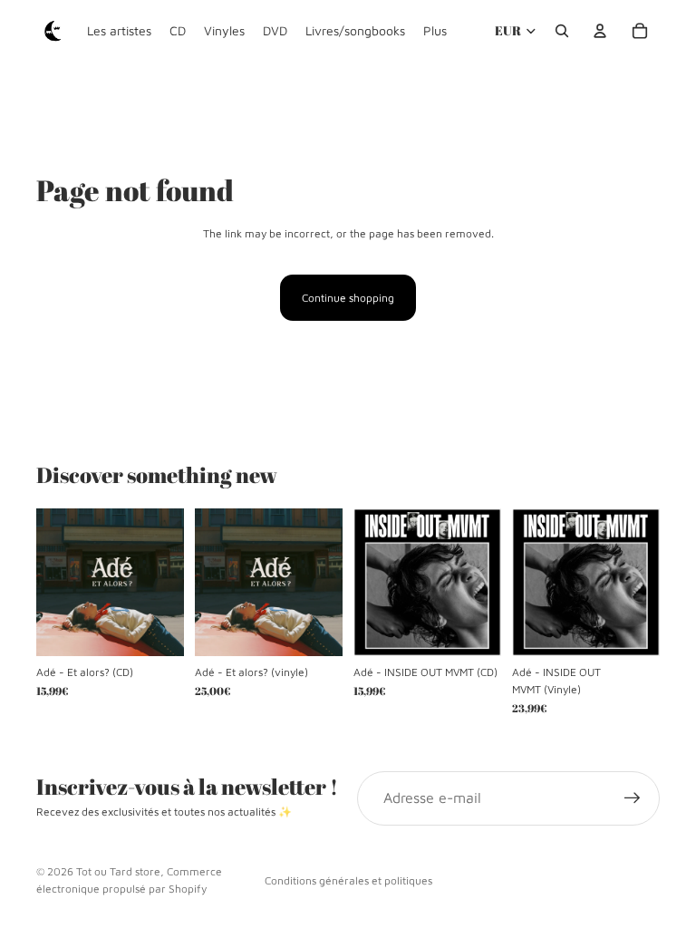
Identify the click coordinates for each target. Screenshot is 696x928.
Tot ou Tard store (118, 871)
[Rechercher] (562, 31)
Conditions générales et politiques (348, 880)
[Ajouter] (156, 628)
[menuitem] (435, 31)
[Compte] (600, 31)
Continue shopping (348, 297)
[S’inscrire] (633, 798)
